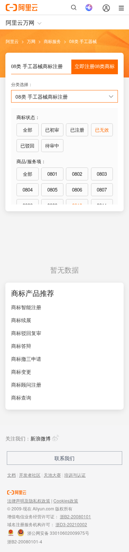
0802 (77, 173)
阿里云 (12, 41)
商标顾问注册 (26, 384)
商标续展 (21, 320)
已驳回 (27, 145)
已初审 (52, 129)
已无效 (102, 129)
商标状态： (28, 117)
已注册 (77, 129)
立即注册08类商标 (95, 66)
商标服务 (52, 41)
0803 (102, 173)
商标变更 (21, 371)
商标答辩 (21, 345)
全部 (27, 129)
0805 (52, 189)
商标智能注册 (26, 307)
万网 (31, 41)
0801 (52, 173)
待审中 (52, 145)
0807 (102, 189)
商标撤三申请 (26, 358)
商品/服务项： (31, 161)
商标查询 (21, 397)
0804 (28, 189)
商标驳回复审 (26, 332)
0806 (77, 189)
